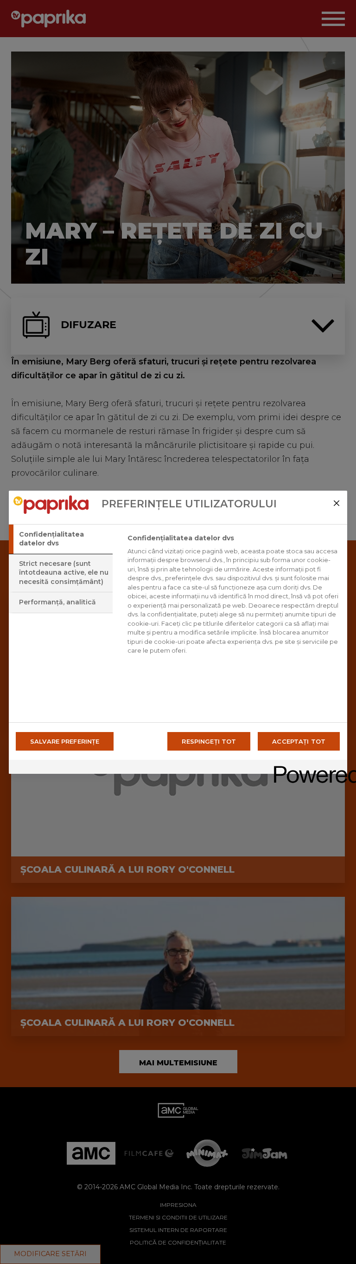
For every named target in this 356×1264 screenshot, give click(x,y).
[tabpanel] (233, 597)
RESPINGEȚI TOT (209, 741)
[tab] (61, 539)
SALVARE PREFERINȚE (64, 741)
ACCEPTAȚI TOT (298, 741)
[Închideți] (336, 503)
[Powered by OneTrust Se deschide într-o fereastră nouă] (307, 768)
